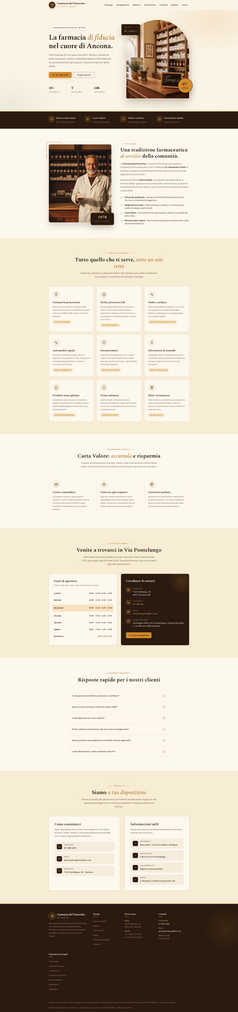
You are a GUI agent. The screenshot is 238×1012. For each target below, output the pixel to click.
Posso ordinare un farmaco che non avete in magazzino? (100, 729)
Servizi (96, 935)
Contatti (96, 944)
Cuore (184, 5)
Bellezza (137, 5)
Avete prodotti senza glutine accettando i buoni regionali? (101, 740)
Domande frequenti (101, 939)
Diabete (174, 5)
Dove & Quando (99, 921)
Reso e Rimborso (56, 980)
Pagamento (54, 989)
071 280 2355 (62, 75)
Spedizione (54, 984)
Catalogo (108, 5)
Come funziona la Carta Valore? (88, 718)
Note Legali (53, 961)
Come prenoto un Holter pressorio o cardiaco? (95, 695)
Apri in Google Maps (140, 635)
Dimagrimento (122, 5)
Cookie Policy (54, 970)
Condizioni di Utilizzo (58, 975)
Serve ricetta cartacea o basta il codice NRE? (95, 707)
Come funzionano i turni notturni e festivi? (94, 751)
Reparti (96, 926)
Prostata (163, 5)
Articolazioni (150, 5)
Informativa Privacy (57, 966)
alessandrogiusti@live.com (145, 613)
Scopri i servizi (84, 75)
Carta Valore (98, 930)
